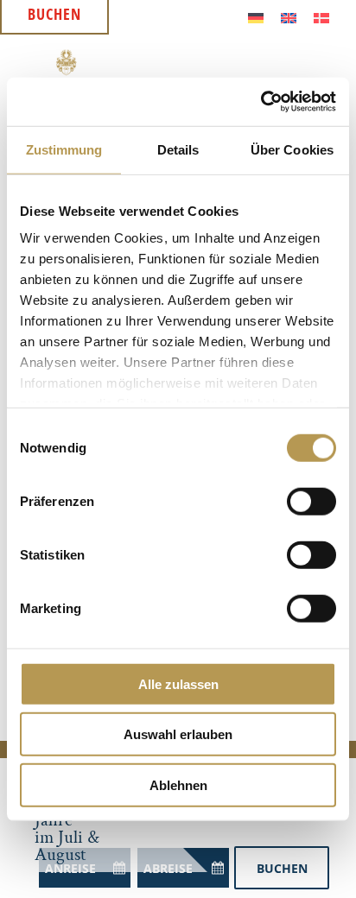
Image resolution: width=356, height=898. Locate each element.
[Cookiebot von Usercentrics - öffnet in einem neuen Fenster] (260, 102)
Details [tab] (178, 149)
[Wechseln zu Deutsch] (255, 16)
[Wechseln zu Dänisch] (321, 16)
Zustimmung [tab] (64, 149)
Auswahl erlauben (178, 734)
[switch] (311, 501)
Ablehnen (178, 784)
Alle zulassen (178, 683)
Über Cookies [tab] (292, 149)
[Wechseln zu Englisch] (288, 16)
